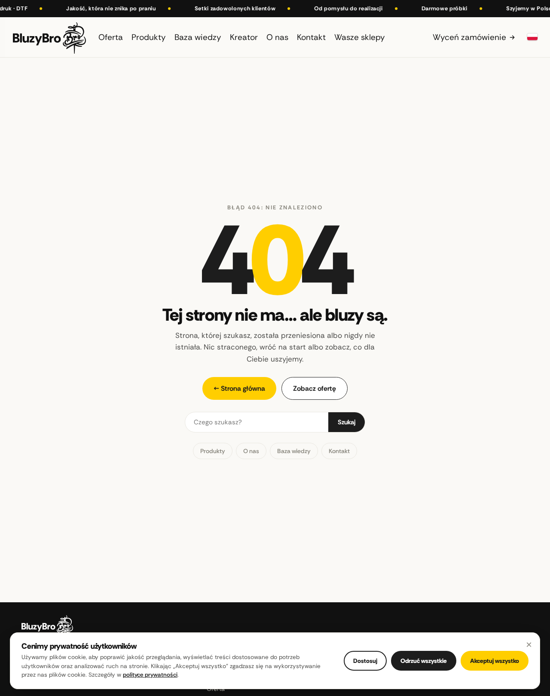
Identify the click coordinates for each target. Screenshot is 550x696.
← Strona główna (239, 388)
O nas (251, 451)
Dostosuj (365, 661)
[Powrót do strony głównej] (49, 37)
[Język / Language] (532, 37)
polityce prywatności (150, 674)
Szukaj (346, 422)
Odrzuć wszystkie (423, 661)
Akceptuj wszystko (494, 661)
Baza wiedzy (294, 451)
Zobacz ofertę (314, 388)
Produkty (212, 451)
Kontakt (339, 451)
